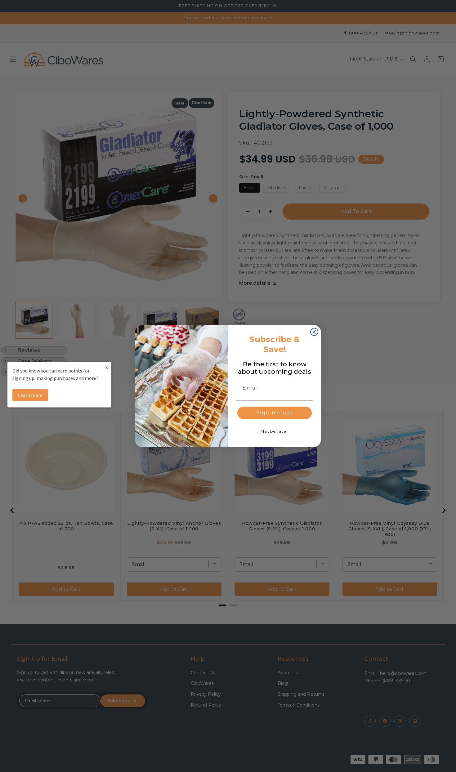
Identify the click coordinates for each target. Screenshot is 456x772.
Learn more (30, 395)
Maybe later (274, 431)
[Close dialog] (314, 332)
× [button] (106, 367)
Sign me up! (275, 413)
